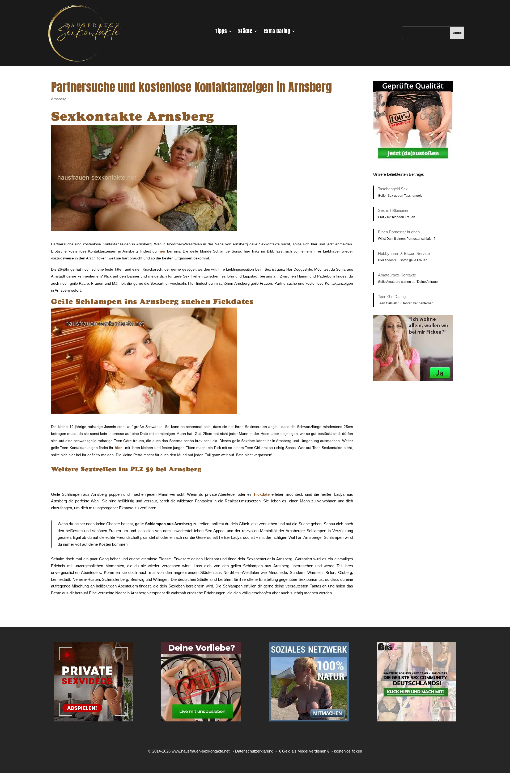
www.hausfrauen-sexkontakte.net (201, 751)
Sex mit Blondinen (393, 210)
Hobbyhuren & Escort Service (404, 253)
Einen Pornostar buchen (399, 232)
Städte (245, 32)
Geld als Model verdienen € (305, 751)
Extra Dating (277, 32)
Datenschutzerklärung (254, 751)
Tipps (221, 32)
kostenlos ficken (348, 751)
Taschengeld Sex (393, 189)
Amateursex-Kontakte (397, 275)
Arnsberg (58, 99)
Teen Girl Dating (392, 296)
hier (162, 251)
